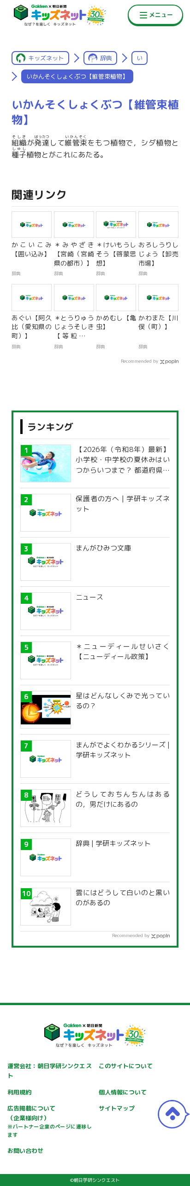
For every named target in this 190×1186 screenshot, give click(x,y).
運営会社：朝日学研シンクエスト (49, 1071)
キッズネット (46, 58)
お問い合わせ (25, 1150)
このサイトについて (126, 1066)
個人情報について (123, 1092)
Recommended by (139, 361)
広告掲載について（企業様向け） (49, 1121)
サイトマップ (117, 1108)
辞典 (106, 58)
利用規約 (19, 1092)
